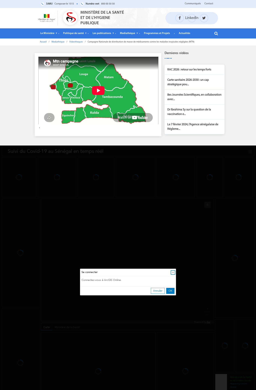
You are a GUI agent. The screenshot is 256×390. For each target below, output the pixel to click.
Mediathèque (127, 33)
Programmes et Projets (157, 33)
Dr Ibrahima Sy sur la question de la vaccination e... (189, 112)
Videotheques (76, 42)
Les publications (102, 33)
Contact (208, 3)
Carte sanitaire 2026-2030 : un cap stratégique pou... (188, 82)
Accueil (43, 42)
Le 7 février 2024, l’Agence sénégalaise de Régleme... (192, 127)
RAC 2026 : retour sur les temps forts (189, 69)
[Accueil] (46, 18)
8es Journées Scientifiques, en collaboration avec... (194, 97)
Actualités (184, 33)
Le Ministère (47, 33)
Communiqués (193, 3)
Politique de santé (73, 33)
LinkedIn (192, 18)
